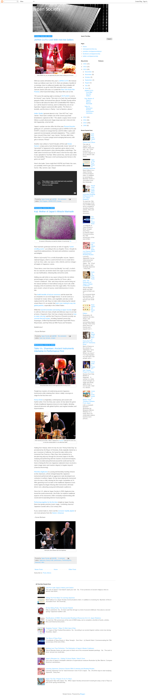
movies (59, 201)
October (88, 77)
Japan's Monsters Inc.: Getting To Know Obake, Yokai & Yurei (65, 658)
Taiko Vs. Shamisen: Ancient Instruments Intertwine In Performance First (54, 349)
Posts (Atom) (47, 573)
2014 (85, 66)
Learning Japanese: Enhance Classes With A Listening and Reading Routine (70, 668)
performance (57, 560)
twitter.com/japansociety (90, 56)
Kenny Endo (38, 400)
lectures (48, 338)
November (88, 74)
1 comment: (61, 558)
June (86, 88)
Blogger (82, 694)
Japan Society (46, 9)
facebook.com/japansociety (91, 54)
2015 (85, 64)
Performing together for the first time (46, 502)
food (41, 338)
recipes (53, 338)
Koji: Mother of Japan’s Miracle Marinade (54, 211)
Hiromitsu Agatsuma (41, 472)
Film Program (43, 201)
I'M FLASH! (65, 96)
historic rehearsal (58, 513)
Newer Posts (39, 569)
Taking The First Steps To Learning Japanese (60, 598)
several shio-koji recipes (42, 318)
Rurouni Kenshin (69, 126)
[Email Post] (69, 199)
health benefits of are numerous (48, 294)
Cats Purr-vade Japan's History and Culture (59, 587)
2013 (85, 69)
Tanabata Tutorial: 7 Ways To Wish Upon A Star (61, 628)
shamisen (38, 562)
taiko (42, 562)
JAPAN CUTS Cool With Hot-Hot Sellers (53, 39)
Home (56, 569)
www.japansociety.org (90, 49)
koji (44, 338)
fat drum (61, 440)
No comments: (62, 199)
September (88, 80)
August (87, 83)
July (86, 85)
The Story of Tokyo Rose (54, 638)
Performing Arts (66, 560)
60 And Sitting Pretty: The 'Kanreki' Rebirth (59, 608)
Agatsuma (42, 560)
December (88, 72)
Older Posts (72, 569)
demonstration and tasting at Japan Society (56, 310)
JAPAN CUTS (63, 81)
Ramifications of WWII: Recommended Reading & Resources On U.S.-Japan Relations (73, 618)
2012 (85, 117)
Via (70, 241)
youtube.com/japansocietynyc (92, 51)
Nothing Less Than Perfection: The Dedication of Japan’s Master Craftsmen (70, 648)
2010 (85, 123)
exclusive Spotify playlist (66, 511)
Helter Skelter (38, 113)
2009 (85, 125)
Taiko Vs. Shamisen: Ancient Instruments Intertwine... (89, 110)
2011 (85, 120)
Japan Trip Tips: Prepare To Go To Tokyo (59, 679)
